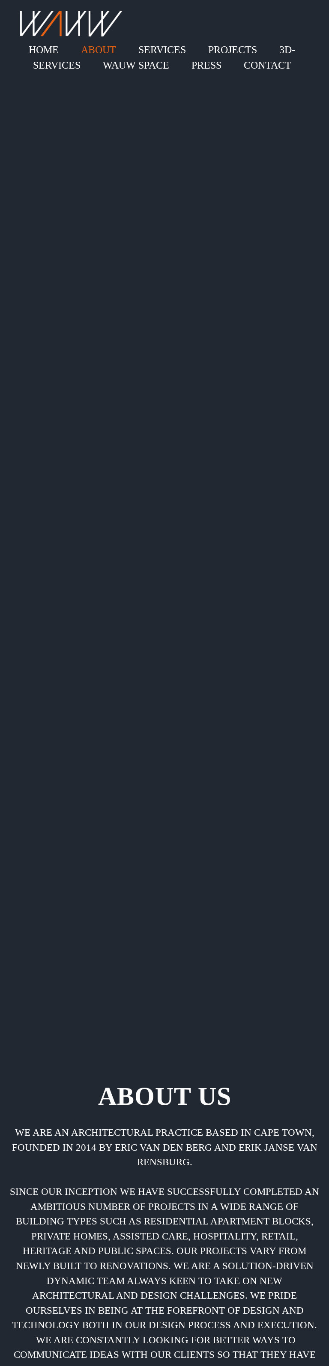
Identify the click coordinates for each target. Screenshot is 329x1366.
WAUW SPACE (136, 65)
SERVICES (162, 49)
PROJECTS (232, 49)
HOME (44, 49)
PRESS (206, 65)
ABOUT (98, 49)
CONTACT (267, 65)
